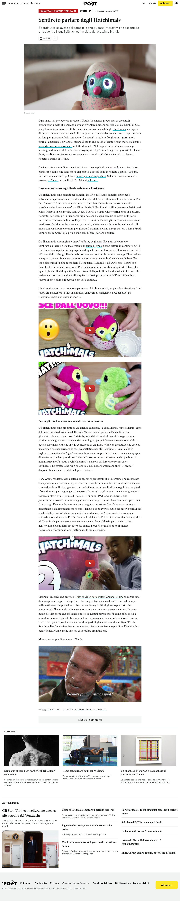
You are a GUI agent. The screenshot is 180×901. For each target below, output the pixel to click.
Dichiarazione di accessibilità (132, 883)
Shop (144, 3)
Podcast (25, 3)
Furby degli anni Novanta (98, 241)
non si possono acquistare (91, 176)
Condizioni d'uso (102, 883)
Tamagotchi (101, 288)
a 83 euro (92, 180)
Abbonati (165, 3)
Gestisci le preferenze (75, 883)
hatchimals (67, 709)
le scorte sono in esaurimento (55, 146)
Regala (152, 3)
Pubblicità (41, 883)
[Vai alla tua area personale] (176, 3)
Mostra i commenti (90, 719)
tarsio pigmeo (94, 246)
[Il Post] (90, 3)
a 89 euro (53, 180)
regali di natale (83, 709)
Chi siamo (25, 883)
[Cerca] (32, 3)
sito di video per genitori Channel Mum (99, 597)
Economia (85, 11)
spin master (100, 709)
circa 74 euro (117, 167)
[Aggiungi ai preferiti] (55, 38)
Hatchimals (119, 129)
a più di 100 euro (127, 171)
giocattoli (53, 709)
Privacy (54, 883)
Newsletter (13, 3)
